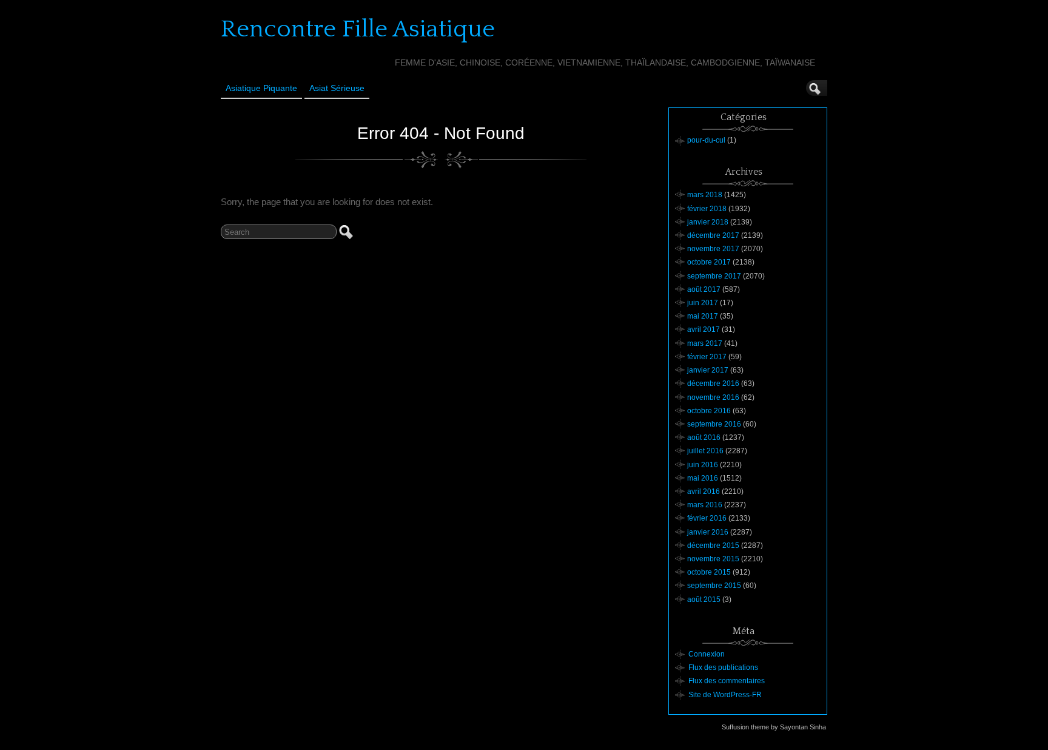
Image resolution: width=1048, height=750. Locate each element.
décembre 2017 (713, 235)
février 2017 (707, 357)
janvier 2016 (707, 532)
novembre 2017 (713, 249)
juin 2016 (702, 465)
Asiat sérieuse (336, 88)
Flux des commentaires (726, 681)
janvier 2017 (707, 370)
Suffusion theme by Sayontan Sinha (774, 727)
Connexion (706, 654)
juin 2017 (702, 303)
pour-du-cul (706, 140)
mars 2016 (704, 505)
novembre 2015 (713, 559)
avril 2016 (703, 491)
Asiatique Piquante (261, 88)
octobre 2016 (709, 411)
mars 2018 (704, 195)
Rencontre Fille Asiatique (358, 29)
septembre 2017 (714, 276)
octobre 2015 (709, 572)
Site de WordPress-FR (725, 695)
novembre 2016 (713, 397)
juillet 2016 (705, 451)
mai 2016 (702, 478)
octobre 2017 (709, 262)
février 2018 (707, 208)
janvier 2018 (707, 222)
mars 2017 (704, 343)
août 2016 (703, 437)
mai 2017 (702, 316)
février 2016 (707, 518)
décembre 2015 (713, 545)
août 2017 (703, 289)
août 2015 (703, 599)
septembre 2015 (714, 585)
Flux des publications (723, 667)
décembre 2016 (713, 383)
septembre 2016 (714, 424)
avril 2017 (703, 329)
